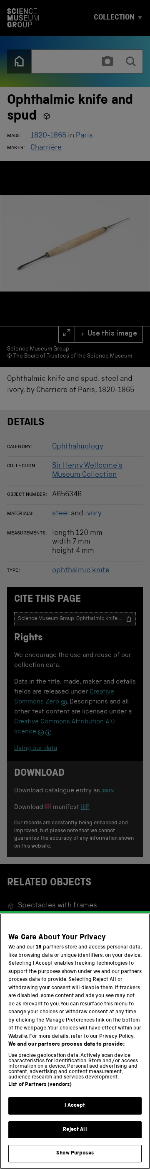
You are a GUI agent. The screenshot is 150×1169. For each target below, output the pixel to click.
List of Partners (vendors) (40, 1085)
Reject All (75, 1129)
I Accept (75, 1105)
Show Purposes (75, 1153)
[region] (75, 1041)
